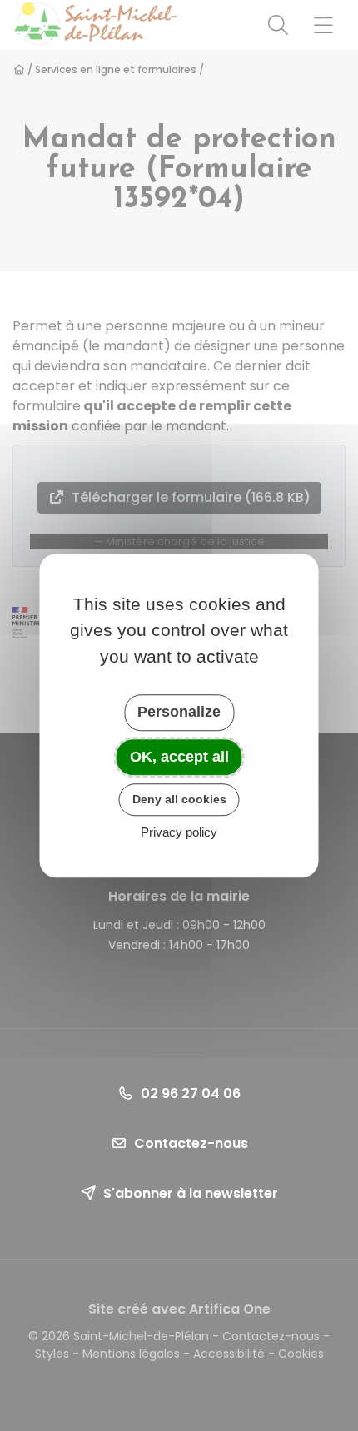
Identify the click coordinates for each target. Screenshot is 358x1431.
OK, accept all (179, 756)
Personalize (179, 711)
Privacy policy (179, 832)
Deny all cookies (179, 799)
